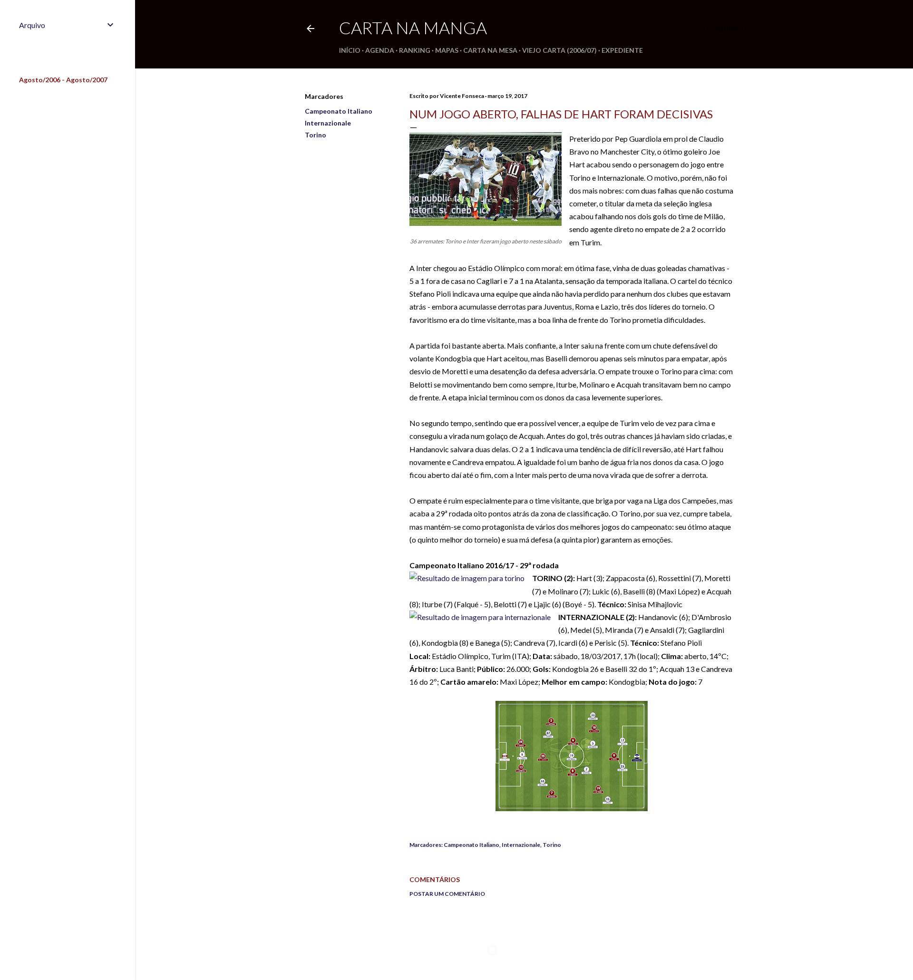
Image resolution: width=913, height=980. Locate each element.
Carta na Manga (413, 27)
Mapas (446, 50)
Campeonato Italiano (338, 111)
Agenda (379, 50)
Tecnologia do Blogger (532, 950)
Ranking (414, 50)
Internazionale (328, 123)
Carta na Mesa (490, 50)
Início (349, 50)
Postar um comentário (447, 893)
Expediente (622, 50)
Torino (315, 135)
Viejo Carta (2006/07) (559, 50)
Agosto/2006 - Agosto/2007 (63, 80)
